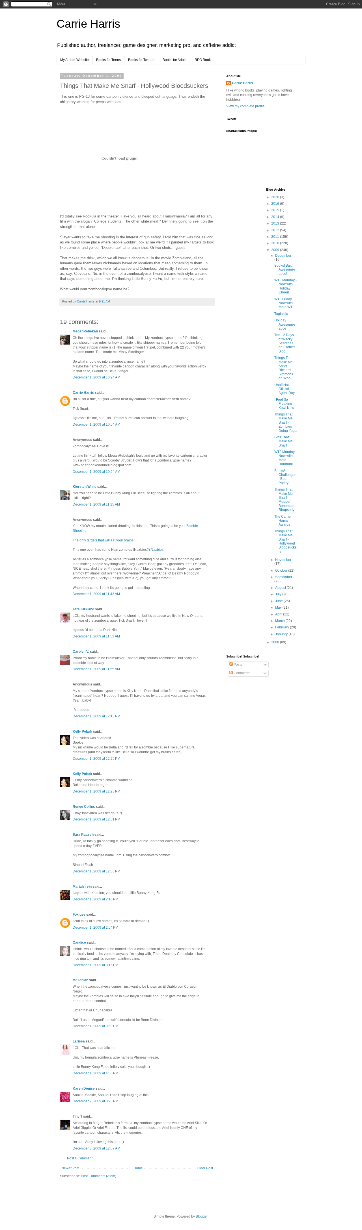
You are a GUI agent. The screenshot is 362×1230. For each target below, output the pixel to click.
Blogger (202, 1216)
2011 (275, 237)
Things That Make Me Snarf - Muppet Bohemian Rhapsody (284, 499)
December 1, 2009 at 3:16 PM (95, 965)
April (279, 614)
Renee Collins (84, 807)
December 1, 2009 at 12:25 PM (96, 759)
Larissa (79, 1041)
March (280, 621)
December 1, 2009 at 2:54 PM (95, 927)
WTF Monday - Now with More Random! (285, 458)
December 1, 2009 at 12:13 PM (96, 716)
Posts (237, 665)
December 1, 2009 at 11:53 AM (96, 636)
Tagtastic (281, 314)
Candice (79, 942)
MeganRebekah (85, 331)
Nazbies (157, 550)
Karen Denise (84, 1088)
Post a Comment (79, 1158)
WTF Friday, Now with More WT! (283, 303)
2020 (275, 197)
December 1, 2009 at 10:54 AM (96, 424)
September (283, 577)
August (281, 588)
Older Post (205, 1168)
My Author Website (74, 60)
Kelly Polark (82, 731)
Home (138, 1168)
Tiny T (77, 1116)
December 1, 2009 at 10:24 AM (96, 377)
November (283, 560)
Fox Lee (79, 914)
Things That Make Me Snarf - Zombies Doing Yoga (285, 422)
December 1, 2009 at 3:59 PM (95, 1026)
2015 (275, 210)
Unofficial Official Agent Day (284, 389)
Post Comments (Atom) (98, 1176)
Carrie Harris (88, 24)
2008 (275, 642)
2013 (275, 223)
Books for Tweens (141, 60)
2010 (275, 243)
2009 (275, 250)
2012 (275, 230)
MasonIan (80, 980)
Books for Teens (108, 60)
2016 (275, 204)
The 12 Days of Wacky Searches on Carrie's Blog (284, 343)
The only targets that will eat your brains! (103, 540)
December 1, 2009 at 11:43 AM (96, 594)
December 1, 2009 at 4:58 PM (95, 1073)
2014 (275, 217)
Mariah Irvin (82, 887)
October (281, 570)
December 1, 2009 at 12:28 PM (96, 791)
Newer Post (70, 1168)
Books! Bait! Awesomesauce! (285, 270)
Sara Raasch (83, 835)
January (281, 634)
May (279, 607)
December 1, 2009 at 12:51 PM (96, 819)
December (283, 256)
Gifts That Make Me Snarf (283, 441)
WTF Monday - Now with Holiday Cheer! (285, 286)
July (278, 594)
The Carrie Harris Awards (282, 521)
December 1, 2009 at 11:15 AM (96, 504)
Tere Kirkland (83, 609)
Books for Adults (175, 60)
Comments (241, 673)
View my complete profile (245, 106)
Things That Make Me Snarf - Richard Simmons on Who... (283, 368)
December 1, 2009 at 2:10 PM (95, 899)
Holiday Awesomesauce (285, 324)
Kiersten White (84, 487)
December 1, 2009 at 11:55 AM (96, 669)
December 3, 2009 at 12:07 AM (96, 1148)
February (282, 627)
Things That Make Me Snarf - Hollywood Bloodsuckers (285, 541)
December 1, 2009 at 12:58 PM (96, 871)
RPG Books (203, 60)
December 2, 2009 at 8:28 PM (95, 1101)
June (279, 601)
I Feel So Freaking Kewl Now (284, 404)
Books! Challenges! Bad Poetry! (285, 477)
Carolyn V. (81, 652)
